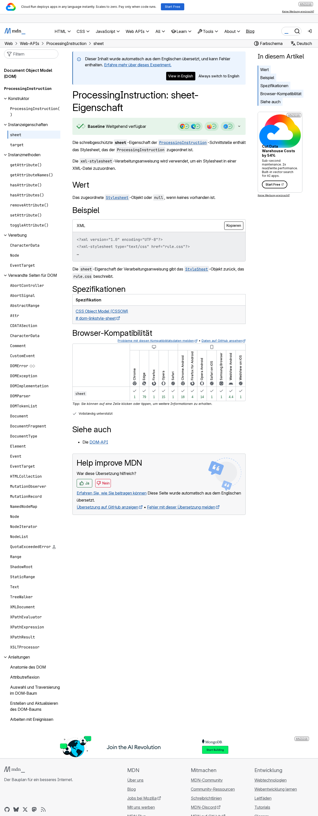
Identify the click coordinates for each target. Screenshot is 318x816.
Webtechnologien (270, 780)
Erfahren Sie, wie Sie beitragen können (112, 493)
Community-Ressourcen (213, 789)
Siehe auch (270, 101)
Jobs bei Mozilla (142, 798)
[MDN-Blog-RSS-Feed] (43, 809)
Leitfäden (262, 798)
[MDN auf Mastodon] (34, 809)
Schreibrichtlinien (206, 798)
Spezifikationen (274, 85)
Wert (264, 69)
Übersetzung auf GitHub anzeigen (107, 507)
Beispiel (267, 77)
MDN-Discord (203, 807)
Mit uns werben (141, 807)
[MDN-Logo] (14, 770)
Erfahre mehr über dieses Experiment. (137, 64)
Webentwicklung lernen (275, 789)
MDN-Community (207, 780)
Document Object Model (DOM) (28, 73)
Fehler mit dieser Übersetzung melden (181, 507)
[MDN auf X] (25, 809)
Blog (250, 31)
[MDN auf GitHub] (7, 809)
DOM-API (98, 442)
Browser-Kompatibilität (280, 93)
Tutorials (262, 807)
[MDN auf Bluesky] (16, 809)
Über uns (135, 780)
